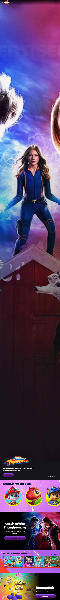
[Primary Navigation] (2, 2)
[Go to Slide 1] (48, 476)
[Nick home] (7, 2)
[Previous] (1, 496)
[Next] (58, 496)
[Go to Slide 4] (54, 476)
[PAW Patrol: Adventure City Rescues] (13, 561)
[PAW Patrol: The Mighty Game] (34, 561)
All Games (54, 554)
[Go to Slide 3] (52, 476)
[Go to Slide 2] (50, 476)
